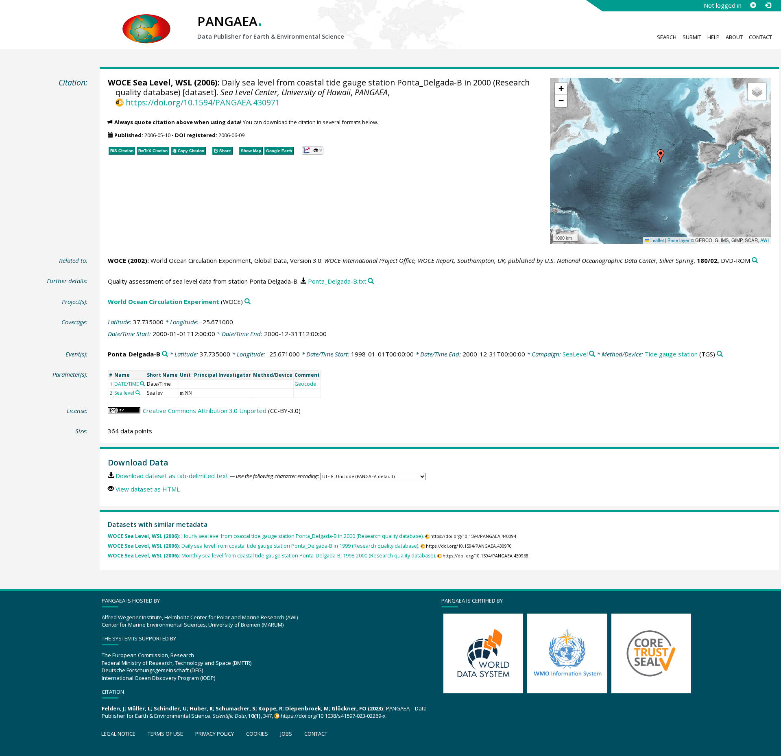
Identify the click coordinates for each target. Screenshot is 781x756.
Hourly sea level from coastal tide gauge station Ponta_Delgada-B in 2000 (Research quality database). (266, 536)
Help (713, 37)
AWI (764, 240)
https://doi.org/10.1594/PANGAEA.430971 (202, 102)
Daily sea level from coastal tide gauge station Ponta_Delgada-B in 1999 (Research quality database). (263, 545)
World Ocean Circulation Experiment (163, 301)
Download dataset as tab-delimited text (172, 476)
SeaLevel (575, 354)
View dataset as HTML (148, 489)
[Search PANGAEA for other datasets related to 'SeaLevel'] (592, 354)
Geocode (305, 383)
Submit (692, 37)
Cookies (257, 733)
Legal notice (118, 733)
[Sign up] (753, 5)
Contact (760, 37)
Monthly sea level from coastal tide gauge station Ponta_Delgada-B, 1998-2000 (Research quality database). (272, 555)
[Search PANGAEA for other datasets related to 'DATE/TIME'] (142, 383)
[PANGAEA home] (146, 21)
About (734, 37)
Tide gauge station (671, 354)
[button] (660, 155)
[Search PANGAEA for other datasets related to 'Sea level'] (137, 392)
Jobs (286, 733)
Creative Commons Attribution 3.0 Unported (204, 410)
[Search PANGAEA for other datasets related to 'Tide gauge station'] (720, 354)
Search (666, 37)
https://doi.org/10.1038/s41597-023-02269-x (333, 715)
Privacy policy (214, 733)
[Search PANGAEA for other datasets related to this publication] (755, 261)
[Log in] (767, 5)
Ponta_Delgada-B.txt (337, 281)
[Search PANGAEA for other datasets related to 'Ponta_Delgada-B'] (165, 354)
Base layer (678, 240)
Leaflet (656, 240)
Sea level (124, 392)
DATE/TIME (126, 383)
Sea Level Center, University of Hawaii (285, 92)
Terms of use (165, 733)
